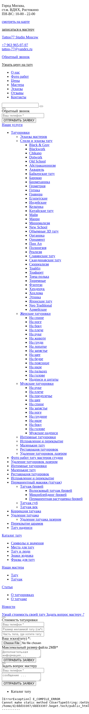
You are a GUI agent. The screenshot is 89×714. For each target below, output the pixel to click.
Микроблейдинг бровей (48, 495)
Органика (36, 235)
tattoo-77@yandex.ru (17, 49)
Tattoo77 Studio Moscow (20, 37)
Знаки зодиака (22, 555)
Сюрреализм (39, 264)
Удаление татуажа (25, 515)
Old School (37, 161)
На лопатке (38, 346)
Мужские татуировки (37, 383)
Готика (34, 190)
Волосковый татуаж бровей (50, 490)
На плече (36, 330)
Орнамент (37, 239)
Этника (35, 297)
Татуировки (20, 132)
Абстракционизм (42, 165)
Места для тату (22, 547)
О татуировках (22, 595)
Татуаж (16, 579)
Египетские (38, 198)
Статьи (7, 587)
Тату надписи (21, 527)
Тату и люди (20, 551)
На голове (37, 375)
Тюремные (37, 281)
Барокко (35, 178)
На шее (34, 355)
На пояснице (39, 363)
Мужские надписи (43, 433)
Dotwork (35, 157)
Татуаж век (29, 507)
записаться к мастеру (18, 29)
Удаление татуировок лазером (43, 453)
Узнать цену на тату (17, 65)
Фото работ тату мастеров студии (37, 458)
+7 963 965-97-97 (15, 45)
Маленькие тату (32, 445)
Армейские (38, 309)
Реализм (35, 252)
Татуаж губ (29, 503)
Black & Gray (39, 145)
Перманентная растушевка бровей (56, 499)
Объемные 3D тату (44, 231)
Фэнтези (35, 285)
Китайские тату (41, 211)
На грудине (38, 416)
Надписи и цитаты (43, 379)
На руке (35, 334)
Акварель (36, 169)
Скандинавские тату (45, 260)
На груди (36, 342)
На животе (37, 338)
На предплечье (40, 396)
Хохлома (36, 293)
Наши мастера (13, 567)
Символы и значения (27, 543)
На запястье (38, 351)
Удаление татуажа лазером (40, 519)
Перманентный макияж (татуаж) (36, 482)
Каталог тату (12, 535)
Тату (14, 575)
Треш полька (39, 276)
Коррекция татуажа (26, 511)
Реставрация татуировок (39, 449)
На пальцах (38, 371)
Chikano (35, 153)
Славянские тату (42, 256)
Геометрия (37, 186)
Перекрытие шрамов (27, 523)
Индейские (38, 202)
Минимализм (39, 223)
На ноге (35, 322)
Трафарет (36, 272)
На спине (36, 318)
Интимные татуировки (38, 437)
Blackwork (37, 149)
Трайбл (34, 268)
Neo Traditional (40, 305)
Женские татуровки (35, 314)
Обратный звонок (16, 57)
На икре (35, 367)
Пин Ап (35, 244)
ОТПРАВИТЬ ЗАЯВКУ (19, 120)
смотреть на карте (16, 22)
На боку (35, 326)
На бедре (36, 359)
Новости (8, 607)
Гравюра (35, 194)
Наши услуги (12, 125)
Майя (33, 215)
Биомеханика (39, 182)
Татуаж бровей (31, 486)
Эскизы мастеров (33, 137)
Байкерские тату (42, 174)
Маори (34, 219)
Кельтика (36, 207)
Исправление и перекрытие (41, 441)
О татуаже (19, 599)
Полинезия (37, 248)
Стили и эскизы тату (36, 141)
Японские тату (40, 301)
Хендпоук (37, 289)
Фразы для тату (23, 560)
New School (38, 227)
